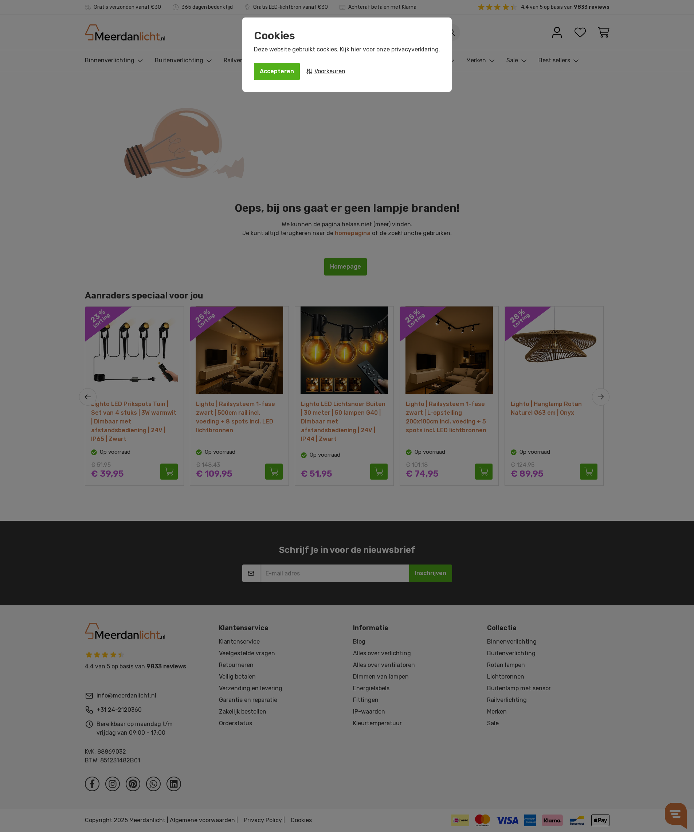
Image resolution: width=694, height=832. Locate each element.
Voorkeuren (329, 71)
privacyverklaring (415, 49)
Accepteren (277, 71)
